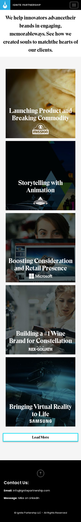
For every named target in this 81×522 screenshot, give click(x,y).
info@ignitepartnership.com (31, 490)
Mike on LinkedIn (29, 498)
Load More (40, 437)
